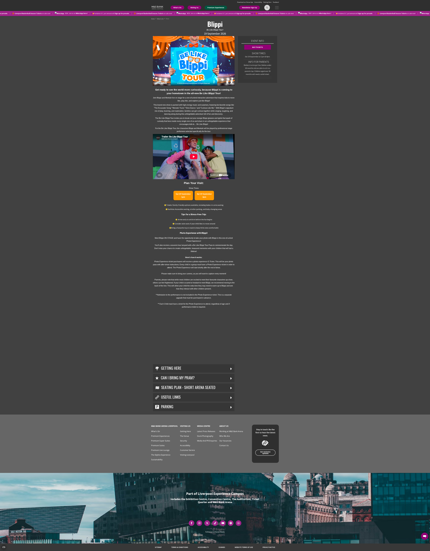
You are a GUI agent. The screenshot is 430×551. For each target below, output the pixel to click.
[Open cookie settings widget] (3, 547)
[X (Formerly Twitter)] (207, 523)
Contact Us (224, 445)
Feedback (276, 2)
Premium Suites (158, 445)
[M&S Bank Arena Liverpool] (157, 7)
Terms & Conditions (179, 547)
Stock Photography (205, 436)
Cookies (221, 547)
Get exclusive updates (265, 452)
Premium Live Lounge (160, 450)
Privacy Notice (269, 547)
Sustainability (156, 459)
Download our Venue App (245, 2)
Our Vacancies (225, 441)
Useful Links (170, 397)
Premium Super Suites (160, 441)
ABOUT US (223, 426)
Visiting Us (194, 7)
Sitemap (158, 547)
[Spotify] (231, 523)
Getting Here (267, 2)
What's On (177, 7)
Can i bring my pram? (177, 377)
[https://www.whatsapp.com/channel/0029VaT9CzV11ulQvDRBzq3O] (239, 523)
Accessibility (258, 2)
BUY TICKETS (257, 47)
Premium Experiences (215, 7)
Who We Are (224, 436)
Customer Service (187, 450)
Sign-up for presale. (77, 13)
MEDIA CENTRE (203, 426)
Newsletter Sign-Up (249, 7)
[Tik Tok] (215, 523)
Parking (166, 406)
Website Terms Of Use (244, 547)
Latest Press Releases (206, 431)
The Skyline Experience (160, 455)
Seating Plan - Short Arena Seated (187, 387)
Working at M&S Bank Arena (231, 431)
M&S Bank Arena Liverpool (164, 426)
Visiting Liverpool (187, 455)
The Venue (184, 436)
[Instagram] (199, 523)
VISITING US (185, 426)
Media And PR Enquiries (207, 441)
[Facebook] (191, 523)
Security (183, 441)
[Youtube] (222, 523)
